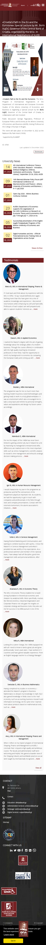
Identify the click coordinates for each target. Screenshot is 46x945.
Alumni (23, 5)
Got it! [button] (13, 941)
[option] (23, 171)
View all (38, 768)
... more (35, 309)
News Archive (37, 248)
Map (9, 791)
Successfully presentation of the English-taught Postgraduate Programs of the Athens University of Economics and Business (28, 224)
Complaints (8, 923)
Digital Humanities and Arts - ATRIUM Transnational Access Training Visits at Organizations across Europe (27, 235)
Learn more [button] (9, 935)
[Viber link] (34, 851)
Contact (10, 796)
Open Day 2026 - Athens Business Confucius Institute (26, 195)
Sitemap (6, 822)
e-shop (32, 5)
